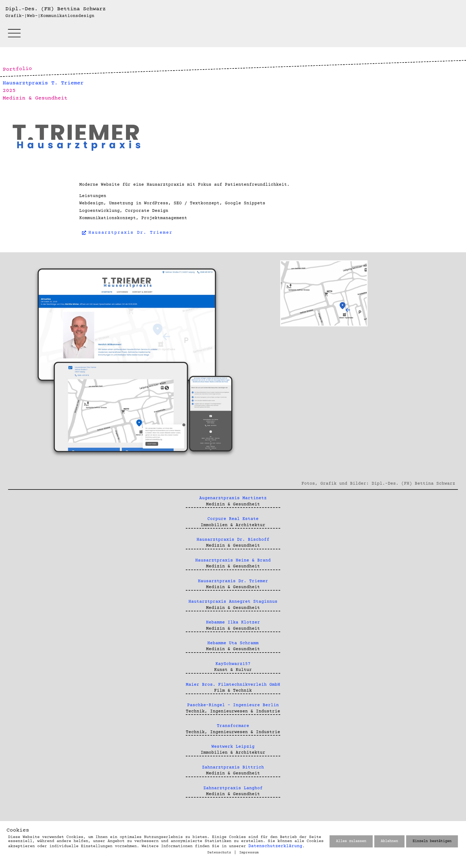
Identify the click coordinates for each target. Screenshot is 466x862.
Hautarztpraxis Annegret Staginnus (233, 601)
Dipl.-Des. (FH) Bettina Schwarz (55, 9)
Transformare (233, 725)
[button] (14, 36)
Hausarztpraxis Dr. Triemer (233, 581)
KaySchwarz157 (233, 663)
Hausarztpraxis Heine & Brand (233, 560)
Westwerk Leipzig (233, 746)
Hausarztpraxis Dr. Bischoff (233, 539)
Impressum (249, 852)
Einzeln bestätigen (432, 841)
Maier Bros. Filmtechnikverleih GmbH (233, 684)
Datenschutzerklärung (275, 846)
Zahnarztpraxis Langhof (233, 788)
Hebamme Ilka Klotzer (233, 622)
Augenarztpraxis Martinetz (233, 498)
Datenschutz (219, 852)
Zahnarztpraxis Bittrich (233, 767)
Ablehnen (389, 841)
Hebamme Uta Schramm (233, 643)
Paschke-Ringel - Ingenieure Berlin (233, 705)
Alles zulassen (351, 841)
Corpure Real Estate (233, 518)
